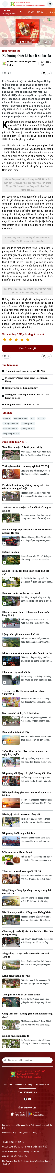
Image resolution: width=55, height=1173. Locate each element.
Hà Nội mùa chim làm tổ (15, 1035)
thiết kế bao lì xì (10, 428)
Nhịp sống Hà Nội (11, 50)
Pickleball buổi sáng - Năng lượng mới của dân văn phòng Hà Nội (25, 487)
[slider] (27, 37)
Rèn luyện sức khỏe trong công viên (21, 814)
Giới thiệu (8, 1085)
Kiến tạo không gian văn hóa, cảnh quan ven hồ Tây (26, 794)
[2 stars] (10, 340)
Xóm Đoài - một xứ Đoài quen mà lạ (22, 447)
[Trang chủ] (20, 12)
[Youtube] (29, 1100)
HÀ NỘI (40, 12)
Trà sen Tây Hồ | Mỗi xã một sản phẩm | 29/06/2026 (24, 693)
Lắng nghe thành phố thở (16, 975)
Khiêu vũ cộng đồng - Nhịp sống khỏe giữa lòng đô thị (25, 613)
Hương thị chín (10, 551)
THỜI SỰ (29, 12)
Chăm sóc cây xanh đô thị (16, 672)
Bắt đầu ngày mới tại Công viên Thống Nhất (26, 912)
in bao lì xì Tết (20, 418)
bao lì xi (6, 418)
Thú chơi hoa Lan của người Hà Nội (25, 371)
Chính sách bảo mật (43, 1085)
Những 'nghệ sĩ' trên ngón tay (21, 387)
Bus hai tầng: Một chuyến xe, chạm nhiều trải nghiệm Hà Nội (27, 531)
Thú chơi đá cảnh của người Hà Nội (21, 871)
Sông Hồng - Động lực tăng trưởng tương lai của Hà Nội (26, 892)
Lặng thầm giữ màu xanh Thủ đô (20, 634)
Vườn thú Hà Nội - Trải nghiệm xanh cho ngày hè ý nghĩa (25, 753)
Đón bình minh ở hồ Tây (15, 732)
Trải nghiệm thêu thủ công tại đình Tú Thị (25, 466)
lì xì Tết (41, 418)
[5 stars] (27, 340)
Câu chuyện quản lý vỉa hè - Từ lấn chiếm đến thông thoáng (27, 933)
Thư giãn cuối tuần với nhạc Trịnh (21, 994)
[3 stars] (16, 340)
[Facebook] (25, 1100)
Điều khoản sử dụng (23, 1085)
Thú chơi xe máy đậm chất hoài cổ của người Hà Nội (26, 509)
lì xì (32, 418)
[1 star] (4, 340)
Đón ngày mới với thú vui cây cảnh (21, 593)
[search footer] (5, 1060)
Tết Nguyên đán (10, 423)
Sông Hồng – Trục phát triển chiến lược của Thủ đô (26, 955)
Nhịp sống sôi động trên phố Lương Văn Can (26, 773)
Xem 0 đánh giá (27, 348)
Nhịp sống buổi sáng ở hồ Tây (18, 833)
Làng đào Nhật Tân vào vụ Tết (22, 404)
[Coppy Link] (49, 73)
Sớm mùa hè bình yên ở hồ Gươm (20, 713)
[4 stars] (22, 340)
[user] (50, 4)
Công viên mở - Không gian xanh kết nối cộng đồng (27, 1015)
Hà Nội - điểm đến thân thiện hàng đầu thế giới (25, 572)
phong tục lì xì (27, 428)
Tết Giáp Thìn (28, 423)
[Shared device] (44, 73)
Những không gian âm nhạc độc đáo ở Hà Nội (27, 653)
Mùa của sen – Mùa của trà (17, 852)
